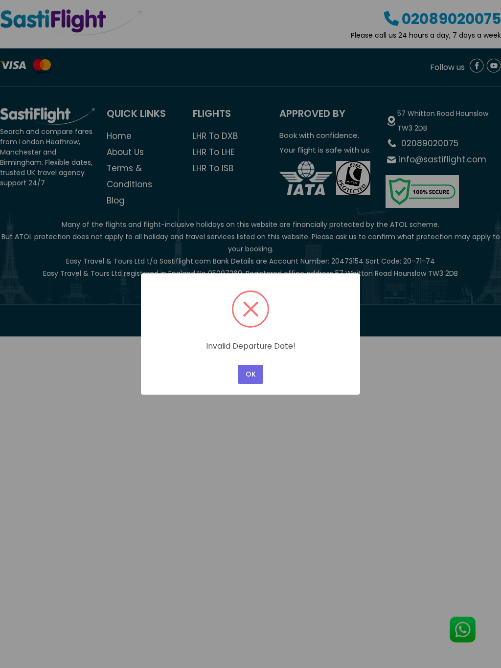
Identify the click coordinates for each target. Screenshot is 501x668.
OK (251, 374)
